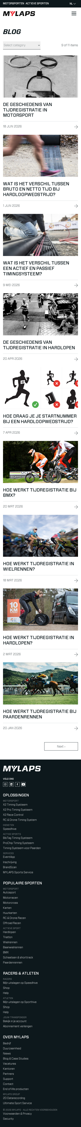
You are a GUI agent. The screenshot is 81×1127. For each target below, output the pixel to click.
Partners (8, 1073)
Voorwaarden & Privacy (17, 1113)
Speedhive (9, 829)
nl (71, 3)
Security (8, 1118)
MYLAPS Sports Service (18, 872)
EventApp (9, 857)
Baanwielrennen (13, 947)
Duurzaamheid (12, 1048)
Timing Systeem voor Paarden (22, 848)
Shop (6, 988)
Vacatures (9, 1063)
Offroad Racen (12, 923)
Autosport (9, 892)
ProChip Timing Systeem (18, 843)
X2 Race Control (13, 814)
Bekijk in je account (15, 1021)
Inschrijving (10, 862)
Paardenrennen (12, 962)
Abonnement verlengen (17, 1026)
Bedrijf (7, 1043)
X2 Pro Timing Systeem (17, 809)
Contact (8, 1084)
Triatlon (7, 937)
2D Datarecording (14, 1098)
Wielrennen (10, 942)
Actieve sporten (37, 3)
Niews (7, 1053)
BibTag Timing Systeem (17, 838)
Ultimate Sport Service (17, 1103)
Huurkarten (10, 913)
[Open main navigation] (74, 13)
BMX (6, 952)
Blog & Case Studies (15, 1058)
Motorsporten (13, 3)
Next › (61, 746)
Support (8, 1079)
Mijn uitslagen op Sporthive (20, 1002)
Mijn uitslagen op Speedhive (20, 983)
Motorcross (10, 902)
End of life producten (16, 1089)
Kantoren (9, 1068)
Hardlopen (9, 932)
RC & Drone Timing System (20, 820)
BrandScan (10, 867)
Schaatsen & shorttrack (18, 957)
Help (6, 993)
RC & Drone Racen (14, 918)
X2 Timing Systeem (15, 804)
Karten (7, 908)
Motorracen (10, 897)
